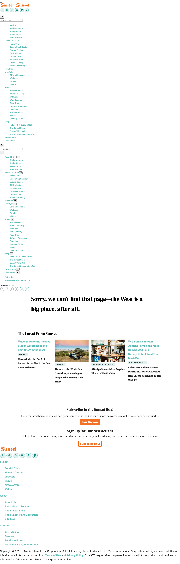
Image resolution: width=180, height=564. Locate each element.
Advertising (12, 532)
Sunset (4, 461)
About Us (10, 502)
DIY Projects (15, 53)
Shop (7, 122)
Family (13, 81)
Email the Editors (15, 540)
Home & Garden (12, 41)
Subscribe (9, 277)
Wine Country (16, 100)
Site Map (10, 518)
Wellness (14, 78)
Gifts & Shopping (17, 75)
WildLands (14, 97)
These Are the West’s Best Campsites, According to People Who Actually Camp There (69, 375)
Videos (13, 84)
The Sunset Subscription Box (22, 134)
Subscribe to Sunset (17, 506)
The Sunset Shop (17, 128)
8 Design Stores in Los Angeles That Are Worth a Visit (108, 371)
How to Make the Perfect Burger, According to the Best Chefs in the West (34, 363)
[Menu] (1, 2)
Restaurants (15, 34)
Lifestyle (9, 72)
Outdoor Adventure (18, 106)
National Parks (16, 112)
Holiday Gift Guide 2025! (21, 125)
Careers (9, 536)
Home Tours (15, 44)
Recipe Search (16, 28)
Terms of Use (53, 555)
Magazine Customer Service (17, 280)
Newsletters (10, 137)
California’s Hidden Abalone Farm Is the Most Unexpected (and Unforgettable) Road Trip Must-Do (144, 374)
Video (8, 489)
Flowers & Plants (17, 59)
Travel (8, 87)
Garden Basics (16, 50)
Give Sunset (10, 140)
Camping (14, 109)
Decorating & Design (19, 47)
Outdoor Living (16, 62)
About (3, 495)
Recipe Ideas (15, 31)
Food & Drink (10, 25)
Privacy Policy (75, 555)
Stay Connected (7, 285)
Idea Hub (9, 69)
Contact (5, 525)
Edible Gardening (17, 66)
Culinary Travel (16, 119)
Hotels (13, 115)
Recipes (23, 354)
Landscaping (15, 56)
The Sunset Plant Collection (21, 514)
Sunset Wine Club (18, 131)
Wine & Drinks (16, 38)
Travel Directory (17, 94)
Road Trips (14, 103)
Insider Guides (16, 90)
